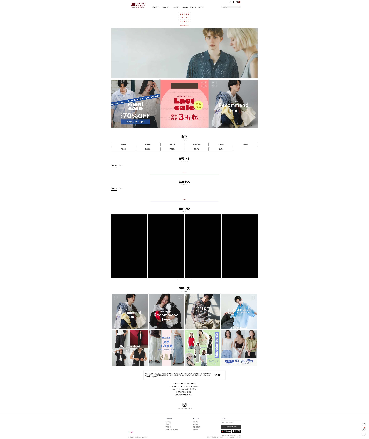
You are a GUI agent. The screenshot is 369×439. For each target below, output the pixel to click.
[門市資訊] (364, 424)
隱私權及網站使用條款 (162, 375)
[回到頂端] (364, 434)
